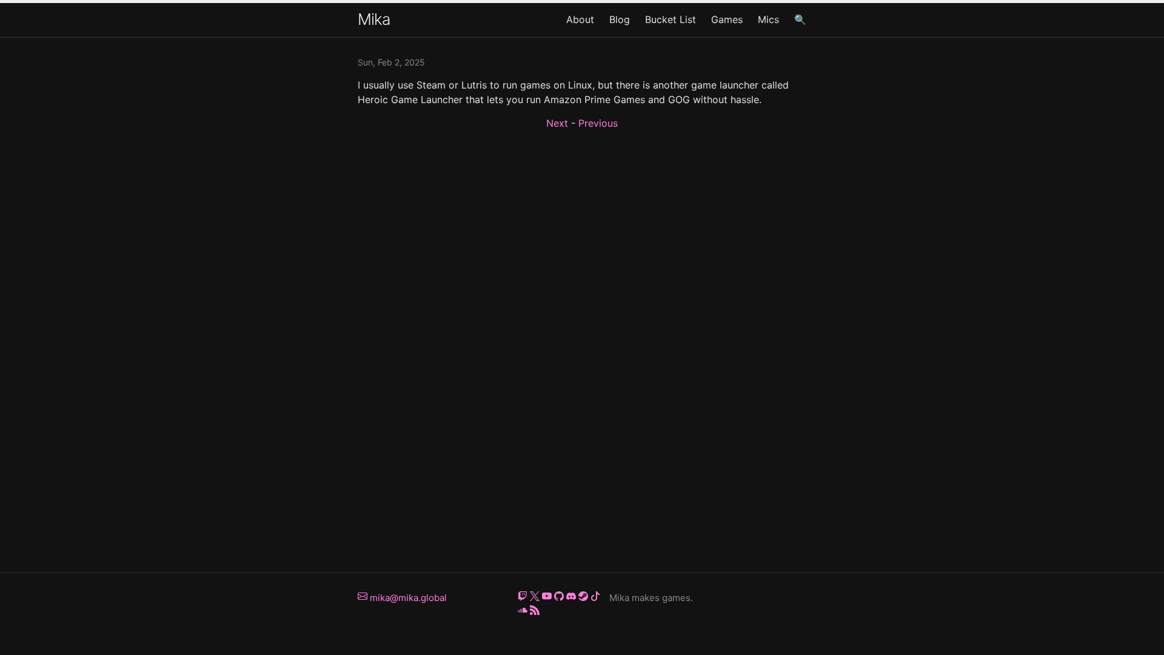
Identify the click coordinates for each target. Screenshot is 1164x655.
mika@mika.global (407, 597)
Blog (619, 19)
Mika (374, 19)
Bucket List (670, 19)
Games (727, 19)
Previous (598, 123)
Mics (768, 19)
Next (557, 123)
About (580, 19)
